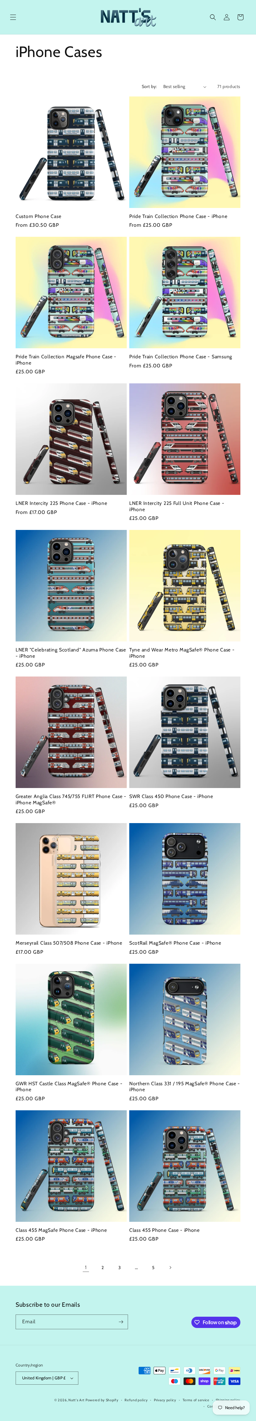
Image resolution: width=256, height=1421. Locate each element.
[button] (13, 17)
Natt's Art (76, 1400)
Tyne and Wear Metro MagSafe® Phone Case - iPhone (182, 653)
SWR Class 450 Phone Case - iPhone (171, 796)
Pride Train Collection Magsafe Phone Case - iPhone (66, 360)
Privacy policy (165, 1400)
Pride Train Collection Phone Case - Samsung (180, 357)
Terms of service (196, 1400)
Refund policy (136, 1400)
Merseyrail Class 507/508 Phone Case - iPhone (69, 943)
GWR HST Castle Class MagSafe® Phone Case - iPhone (69, 1086)
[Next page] (170, 1267)
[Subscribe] (121, 1322)
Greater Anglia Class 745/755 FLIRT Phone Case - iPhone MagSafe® (71, 799)
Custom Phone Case (38, 216)
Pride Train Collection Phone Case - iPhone (178, 216)
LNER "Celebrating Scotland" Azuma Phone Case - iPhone (71, 653)
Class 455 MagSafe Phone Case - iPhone (61, 1230)
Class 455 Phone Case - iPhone (164, 1230)
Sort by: (149, 86)
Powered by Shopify (102, 1400)
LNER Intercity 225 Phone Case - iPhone (61, 503)
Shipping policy (228, 1400)
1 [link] (86, 1267)
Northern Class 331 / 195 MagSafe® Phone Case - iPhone (184, 1086)
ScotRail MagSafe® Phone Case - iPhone (175, 943)
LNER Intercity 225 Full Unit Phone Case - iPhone (176, 506)
